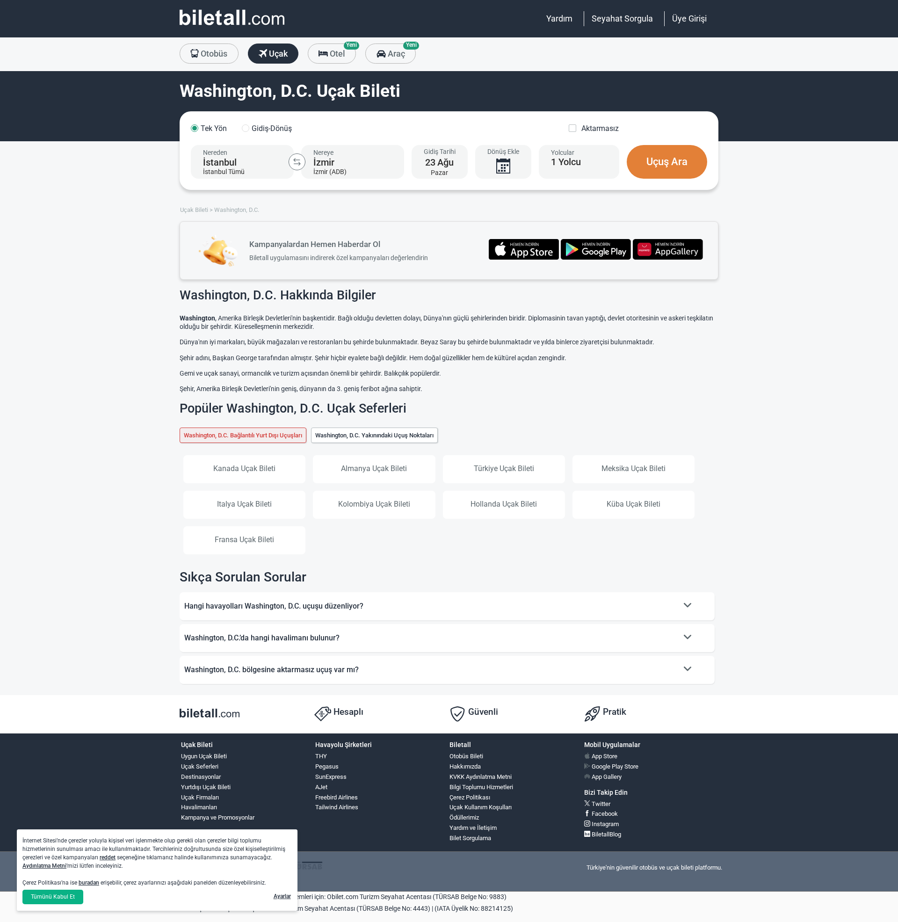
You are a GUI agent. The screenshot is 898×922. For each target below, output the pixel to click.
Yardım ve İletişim (473, 827)
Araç (400, 51)
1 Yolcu (566, 161)
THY (321, 756)
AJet (321, 787)
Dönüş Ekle (503, 151)
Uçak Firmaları (200, 797)
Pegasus (327, 766)
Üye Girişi (689, 18)
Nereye (323, 152)
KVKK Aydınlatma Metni (480, 776)
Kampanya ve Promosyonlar (217, 817)
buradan (89, 882)
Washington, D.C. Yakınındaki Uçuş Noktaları (374, 435)
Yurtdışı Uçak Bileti (206, 787)
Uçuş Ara (667, 161)
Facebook (604, 813)
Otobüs (213, 53)
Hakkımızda (465, 766)
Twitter (600, 803)
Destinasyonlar (201, 776)
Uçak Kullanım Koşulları (480, 807)
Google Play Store (614, 766)
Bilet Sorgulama (470, 838)
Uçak (277, 53)
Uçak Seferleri (199, 766)
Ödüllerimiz (464, 817)
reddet (108, 857)
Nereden (215, 152)
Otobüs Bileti (466, 756)
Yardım (559, 18)
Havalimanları (199, 807)
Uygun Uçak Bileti (204, 756)
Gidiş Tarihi (440, 151)
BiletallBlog (605, 834)
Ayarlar (282, 896)
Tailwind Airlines (336, 807)
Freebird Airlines (336, 797)
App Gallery (606, 776)
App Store (603, 756)
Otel (342, 51)
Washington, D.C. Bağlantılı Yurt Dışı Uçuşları (243, 435)
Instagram (604, 824)
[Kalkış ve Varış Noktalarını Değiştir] (297, 161)
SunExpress (331, 776)
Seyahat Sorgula (622, 18)
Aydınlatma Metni (44, 866)
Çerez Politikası (469, 797)
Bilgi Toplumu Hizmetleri (481, 787)
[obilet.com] (232, 26)
